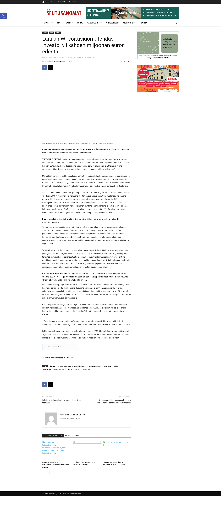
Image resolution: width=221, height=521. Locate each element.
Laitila (51, 32)
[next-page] (47, 472)
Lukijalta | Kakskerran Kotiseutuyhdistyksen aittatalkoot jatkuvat (55, 464)
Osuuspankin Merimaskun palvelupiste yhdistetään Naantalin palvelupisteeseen (114, 401)
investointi (107, 366)
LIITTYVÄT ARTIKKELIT (53, 436)
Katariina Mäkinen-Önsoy (56, 62)
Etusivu (45, 32)
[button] (3, 16)
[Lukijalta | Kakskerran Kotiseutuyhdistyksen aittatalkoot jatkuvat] (56, 450)
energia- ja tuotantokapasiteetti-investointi (72, 366)
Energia (52, 366)
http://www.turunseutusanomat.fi (71, 418)
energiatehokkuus (95, 366)
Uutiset (48, 23)
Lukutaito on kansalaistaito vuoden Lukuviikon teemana (61, 401)
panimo (69, 369)
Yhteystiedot (62, 2)
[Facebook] (44, 67)
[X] (50, 67)
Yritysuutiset (86, 369)
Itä (58, 23)
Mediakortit (72, 2)
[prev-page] (43, 472)
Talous (77, 369)
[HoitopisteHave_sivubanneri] (158, 58)
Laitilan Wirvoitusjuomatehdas (53, 369)
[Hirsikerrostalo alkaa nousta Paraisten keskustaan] (87, 450)
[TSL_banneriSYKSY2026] (158, 91)
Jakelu (144, 23)
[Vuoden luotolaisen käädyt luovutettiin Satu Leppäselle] (117, 450)
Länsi (68, 23)
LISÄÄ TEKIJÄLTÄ (72, 436)
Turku (80, 23)
